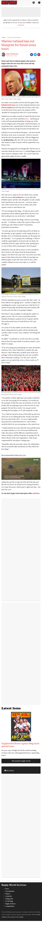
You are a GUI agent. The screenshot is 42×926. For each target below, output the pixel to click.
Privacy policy (11, 917)
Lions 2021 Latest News (14, 37)
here (27, 119)
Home (3, 37)
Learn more (21, 25)
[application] (21, 469)
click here (36, 493)
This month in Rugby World (21, 761)
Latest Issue (11, 708)
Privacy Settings (19, 917)
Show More (10, 771)
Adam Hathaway (12, 54)
